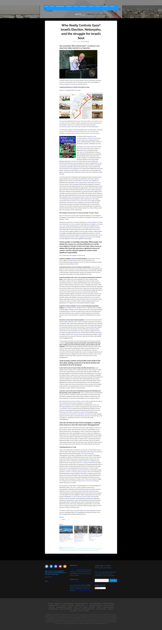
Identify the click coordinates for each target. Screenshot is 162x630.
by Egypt (99, 334)
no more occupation (74, 224)
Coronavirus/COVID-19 (53, 605)
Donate (112, 6)
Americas (70, 607)
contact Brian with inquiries (83, 590)
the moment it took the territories (78, 200)
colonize (90, 188)
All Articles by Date (101, 609)
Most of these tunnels (77, 334)
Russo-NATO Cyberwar (108, 603)
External (98, 6)
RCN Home (50, 603)
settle (97, 188)
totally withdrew (92, 222)
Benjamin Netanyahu (77, 548)
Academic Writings (53, 609)
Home (46, 6)
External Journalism (108, 607)
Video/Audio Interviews (66, 609)
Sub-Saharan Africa (61, 607)
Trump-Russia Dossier (95, 603)
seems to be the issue (88, 480)
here (53, 577)
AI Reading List (58, 603)
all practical (83, 412)
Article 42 (95, 405)
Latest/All (105, 6)
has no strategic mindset (86, 462)
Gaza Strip (84, 548)
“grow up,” (82, 152)
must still (67, 412)
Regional (69, 6)
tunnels (72, 332)
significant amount (84, 237)
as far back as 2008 (92, 138)
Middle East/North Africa (69, 547)
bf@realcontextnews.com (77, 582)
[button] (45, 9)
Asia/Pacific (52, 607)
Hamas (87, 548)
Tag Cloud (80, 610)
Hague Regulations (67, 406)
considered (75, 412)
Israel (90, 548)
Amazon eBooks (77, 609)
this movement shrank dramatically (82, 295)
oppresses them (87, 457)
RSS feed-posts (49, 585)
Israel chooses (87, 146)
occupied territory (66, 414)
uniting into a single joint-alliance (73, 491)
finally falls (67, 498)
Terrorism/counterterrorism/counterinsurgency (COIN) (87, 550)
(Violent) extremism (68, 548)
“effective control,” (80, 401)
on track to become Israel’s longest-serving (83, 496)
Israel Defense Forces (76, 193)
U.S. (87, 605)
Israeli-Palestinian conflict (97, 548)
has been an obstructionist (78, 161)
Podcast (91, 6)
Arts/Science (83, 6)
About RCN (110, 609)
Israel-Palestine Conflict (81, 603)
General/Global (80, 605)
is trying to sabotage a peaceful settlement (77, 470)
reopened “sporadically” (91, 299)
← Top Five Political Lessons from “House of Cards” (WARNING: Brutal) (61, 556)
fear (100, 143)
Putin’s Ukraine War (68, 603)
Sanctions (73, 550)
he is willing (72, 471)
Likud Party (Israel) (63, 550)
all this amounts (69, 401)
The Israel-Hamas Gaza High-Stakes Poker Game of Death (79, 131)
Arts (80, 607)
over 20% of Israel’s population (78, 487)
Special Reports (60, 6)
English (98, 588)
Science (85, 607)
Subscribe (113, 580)
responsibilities (66, 405)
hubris (71, 184)
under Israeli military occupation (82, 414)
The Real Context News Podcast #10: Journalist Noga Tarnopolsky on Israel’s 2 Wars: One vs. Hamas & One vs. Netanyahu (66, 537)
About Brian (73, 610)
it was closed (94, 297)
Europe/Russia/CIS (109, 605)
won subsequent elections (87, 227)
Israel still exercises (73, 237)
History (75, 6)
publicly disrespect (82, 471)
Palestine (69, 550)
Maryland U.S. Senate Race (67, 605)
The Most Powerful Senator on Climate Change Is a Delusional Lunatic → (100, 556)
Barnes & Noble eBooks (89, 609)
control (93, 237)
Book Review (92, 607)
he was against (82, 170)
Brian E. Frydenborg (85, 41)
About (52, 6)
